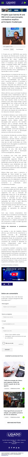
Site (3, 328)
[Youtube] (16, 448)
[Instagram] (9, 448)
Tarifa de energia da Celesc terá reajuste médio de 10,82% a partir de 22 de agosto (13, 383)
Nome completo (7, 314)
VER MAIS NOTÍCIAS (14, 422)
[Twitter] (14, 448)
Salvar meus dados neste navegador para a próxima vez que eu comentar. (15, 336)
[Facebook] (11, 448)
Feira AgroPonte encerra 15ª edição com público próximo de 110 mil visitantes (13, 412)
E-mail (4, 321)
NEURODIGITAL (4, 455)
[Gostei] (4, 284)
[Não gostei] (8, 284)
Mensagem (5, 303)
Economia (7, 388)
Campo (6, 417)
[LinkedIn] (18, 448)
